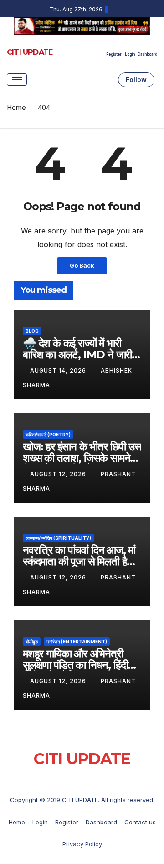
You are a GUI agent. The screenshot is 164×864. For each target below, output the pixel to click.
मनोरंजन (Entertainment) (76, 641)
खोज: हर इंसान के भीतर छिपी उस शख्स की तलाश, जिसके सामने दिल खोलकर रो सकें (82, 458)
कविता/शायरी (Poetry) (48, 434)
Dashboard (147, 54)
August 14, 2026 (59, 370)
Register (114, 54)
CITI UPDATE (29, 52)
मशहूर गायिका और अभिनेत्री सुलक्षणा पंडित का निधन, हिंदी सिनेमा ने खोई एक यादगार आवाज (80, 665)
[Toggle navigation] (17, 79)
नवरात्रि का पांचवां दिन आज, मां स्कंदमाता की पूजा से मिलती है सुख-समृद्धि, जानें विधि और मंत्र (79, 561)
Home (16, 107)
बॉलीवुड (32, 641)
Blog (32, 331)
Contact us (140, 822)
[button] (109, 79)
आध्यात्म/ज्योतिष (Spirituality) (58, 538)
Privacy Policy (82, 844)
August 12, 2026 (59, 474)
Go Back (82, 265)
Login (130, 54)
